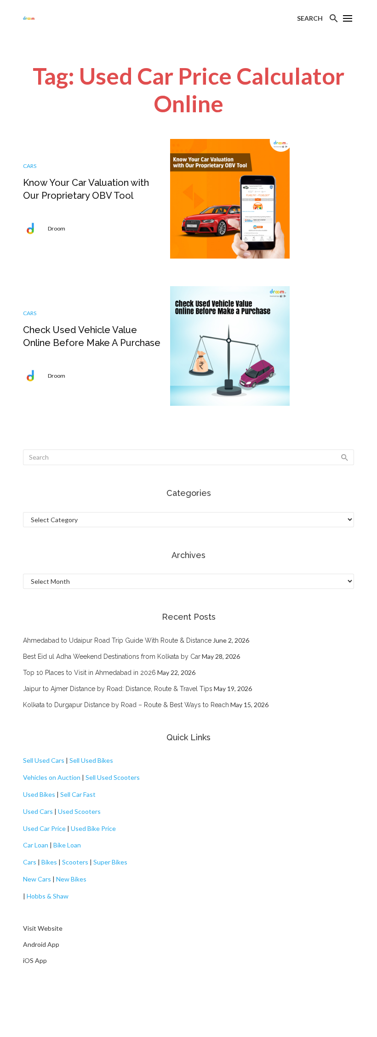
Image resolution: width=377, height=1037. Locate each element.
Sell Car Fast (78, 794)
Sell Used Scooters (113, 777)
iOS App (35, 960)
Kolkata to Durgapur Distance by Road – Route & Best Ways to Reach (126, 705)
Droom (56, 228)
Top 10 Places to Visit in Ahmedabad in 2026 (89, 672)
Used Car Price (44, 828)
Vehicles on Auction (51, 777)
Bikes (49, 862)
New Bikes (71, 879)
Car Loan (35, 845)
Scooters (75, 862)
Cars (29, 165)
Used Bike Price (93, 828)
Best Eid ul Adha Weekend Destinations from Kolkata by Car (111, 656)
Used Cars (38, 811)
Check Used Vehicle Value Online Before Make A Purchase (91, 336)
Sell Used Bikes (91, 760)
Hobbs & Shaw (48, 896)
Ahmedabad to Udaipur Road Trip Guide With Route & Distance (117, 640)
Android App (41, 944)
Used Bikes (39, 794)
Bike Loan (67, 845)
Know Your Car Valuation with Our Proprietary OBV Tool (86, 189)
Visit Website (43, 928)
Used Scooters (79, 811)
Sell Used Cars (43, 760)
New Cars (37, 879)
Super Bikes (110, 862)
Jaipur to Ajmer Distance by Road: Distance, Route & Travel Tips (117, 688)
